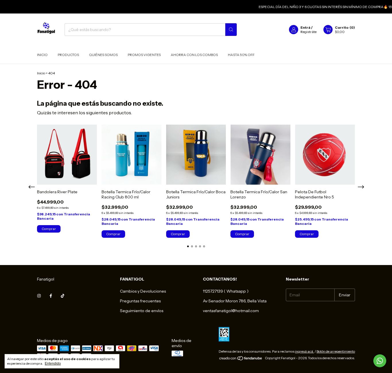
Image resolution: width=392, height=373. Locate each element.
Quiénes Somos (103, 55)
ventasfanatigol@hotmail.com (231, 310)
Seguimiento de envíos (141, 310)
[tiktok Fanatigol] (63, 295)
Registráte (308, 32)
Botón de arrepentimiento (336, 351)
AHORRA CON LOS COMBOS (194, 55)
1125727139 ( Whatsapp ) (226, 291)
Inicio (42, 55)
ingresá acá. (304, 351)
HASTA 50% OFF (241, 55)
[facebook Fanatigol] (51, 295)
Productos (68, 55)
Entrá (305, 27)
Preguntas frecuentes (140, 301)
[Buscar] (231, 29)
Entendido (53, 364)
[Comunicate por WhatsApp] (379, 360)
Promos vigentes (144, 55)
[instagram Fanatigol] (39, 295)
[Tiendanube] (241, 359)
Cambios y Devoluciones (143, 291)
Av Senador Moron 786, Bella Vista (235, 301)
